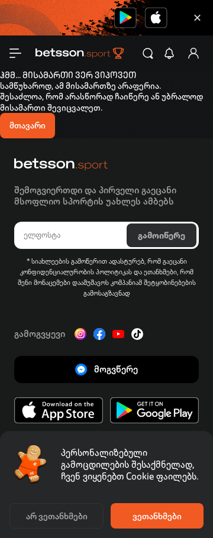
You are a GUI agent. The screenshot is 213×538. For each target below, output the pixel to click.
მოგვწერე (116, 369)
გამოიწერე (161, 235)
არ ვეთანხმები (57, 516)
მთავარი (27, 125)
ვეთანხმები (157, 516)
